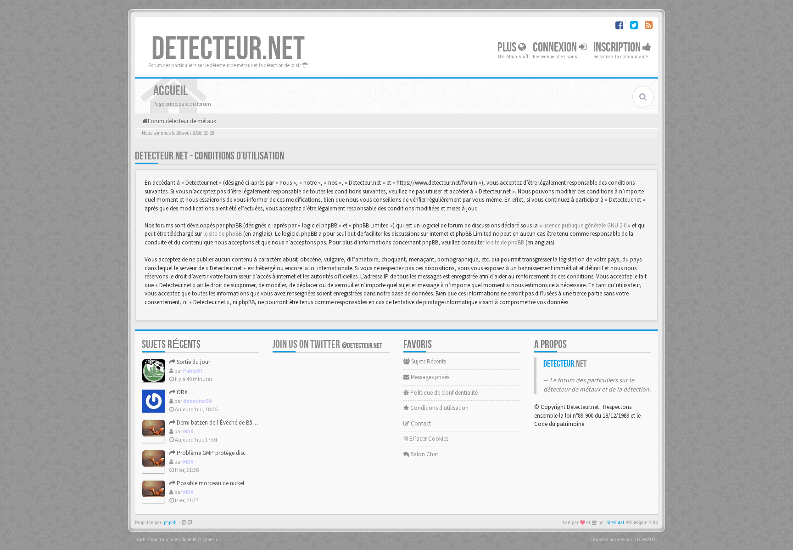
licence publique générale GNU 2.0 (584, 225)
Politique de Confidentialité (443, 393)
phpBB (170, 523)
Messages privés (429, 377)
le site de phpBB (222, 234)
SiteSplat (615, 523)
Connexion (556, 47)
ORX (181, 392)
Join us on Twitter (327, 344)
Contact (420, 423)
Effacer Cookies (428, 438)
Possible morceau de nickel (209, 483)
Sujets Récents (428, 361)
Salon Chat (423, 454)
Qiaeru (209, 539)
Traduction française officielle (165, 539)
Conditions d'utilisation (439, 408)
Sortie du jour (192, 362)
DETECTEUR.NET (228, 49)
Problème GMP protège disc (210, 453)
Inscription (617, 47)
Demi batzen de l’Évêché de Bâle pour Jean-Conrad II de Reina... (255, 422)
